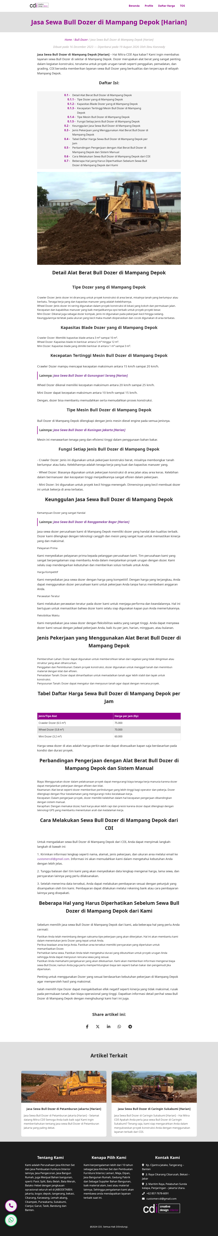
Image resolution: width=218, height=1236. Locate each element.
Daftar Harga (166, 6)
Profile (149, 6)
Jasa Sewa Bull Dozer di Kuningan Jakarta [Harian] (89, 430)
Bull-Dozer (81, 39)
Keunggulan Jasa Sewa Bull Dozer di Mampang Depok (106, 126)
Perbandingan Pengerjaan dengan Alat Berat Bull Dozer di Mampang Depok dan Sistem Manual (109, 150)
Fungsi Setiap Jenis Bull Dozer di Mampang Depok (108, 121)
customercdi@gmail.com (53, 859)
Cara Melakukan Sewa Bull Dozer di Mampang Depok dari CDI (111, 156)
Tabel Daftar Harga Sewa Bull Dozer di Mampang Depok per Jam (110, 141)
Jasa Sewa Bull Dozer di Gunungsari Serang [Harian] (90, 375)
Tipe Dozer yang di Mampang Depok (100, 99)
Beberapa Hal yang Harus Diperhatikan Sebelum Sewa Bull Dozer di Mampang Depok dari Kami (109, 163)
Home (68, 39)
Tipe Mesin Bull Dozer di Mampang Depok (103, 117)
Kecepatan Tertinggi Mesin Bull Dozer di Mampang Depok (109, 110)
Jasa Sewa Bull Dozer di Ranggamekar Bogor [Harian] (91, 522)
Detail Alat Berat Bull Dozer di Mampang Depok (102, 95)
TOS (182, 6)
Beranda (134, 6)
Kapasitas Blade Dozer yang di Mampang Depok (107, 104)
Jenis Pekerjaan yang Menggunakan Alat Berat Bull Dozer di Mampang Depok (110, 132)
